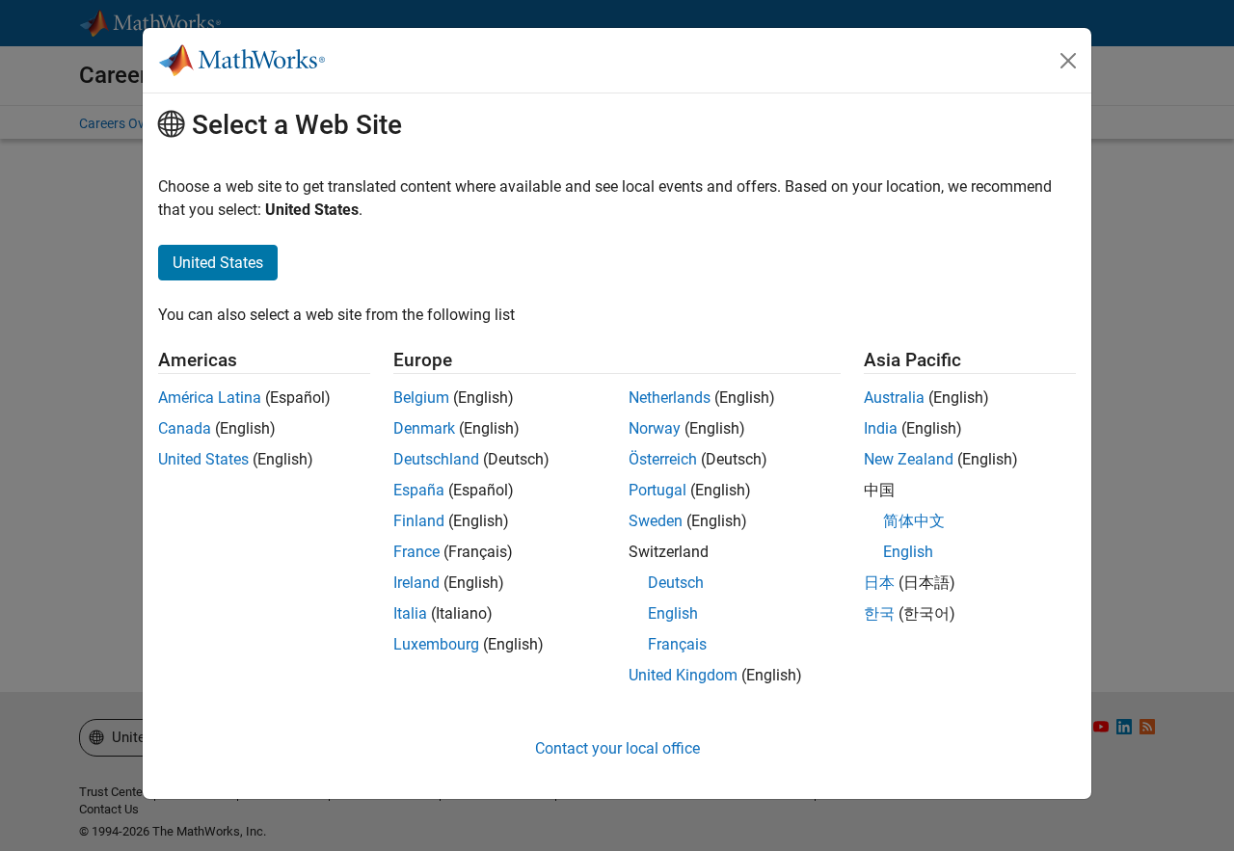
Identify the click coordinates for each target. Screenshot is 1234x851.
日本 (879, 582)
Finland (418, 521)
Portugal (657, 490)
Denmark (424, 428)
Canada (184, 428)
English (673, 613)
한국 (879, 613)
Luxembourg (436, 644)
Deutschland (436, 459)
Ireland (416, 582)
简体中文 (914, 521)
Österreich (663, 459)
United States (203, 459)
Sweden (656, 521)
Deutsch (676, 582)
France (416, 552)
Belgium (421, 397)
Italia (410, 613)
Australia (894, 397)
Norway (655, 428)
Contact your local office (617, 748)
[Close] (1068, 60)
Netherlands (670, 397)
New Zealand (908, 459)
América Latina (209, 397)
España (418, 490)
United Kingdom (683, 675)
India (881, 428)
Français (677, 644)
